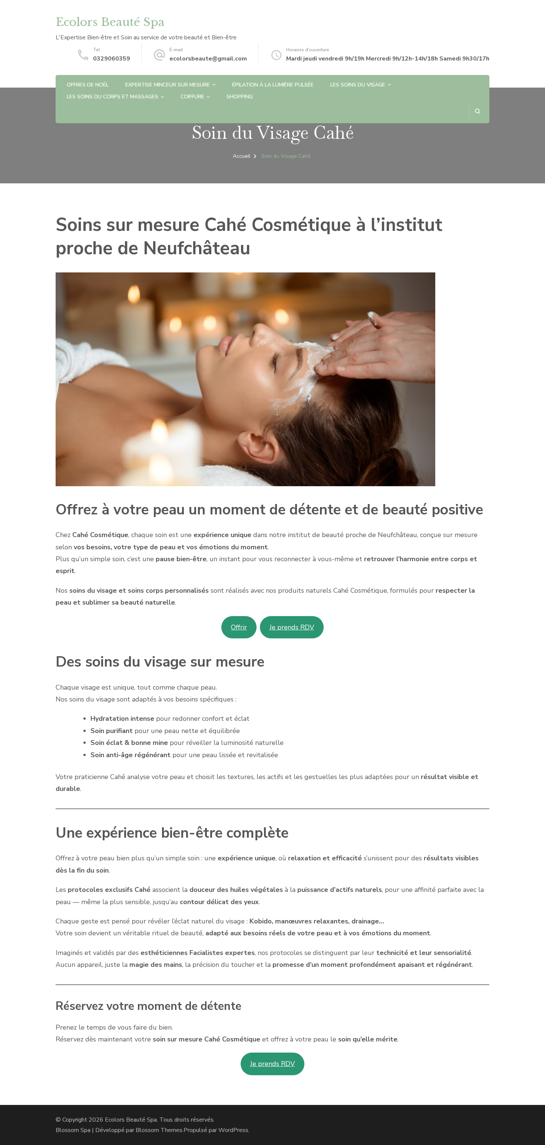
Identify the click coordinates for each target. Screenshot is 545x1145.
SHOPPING (240, 96)
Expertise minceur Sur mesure (167, 84)
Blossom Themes (159, 1130)
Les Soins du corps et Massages (112, 96)
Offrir (239, 627)
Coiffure (192, 96)
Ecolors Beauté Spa (110, 22)
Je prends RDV (292, 627)
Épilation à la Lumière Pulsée (273, 84)
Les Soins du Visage (357, 84)
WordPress (233, 1130)
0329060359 (111, 59)
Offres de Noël (88, 84)
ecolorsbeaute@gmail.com (208, 59)
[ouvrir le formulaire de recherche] (477, 111)
